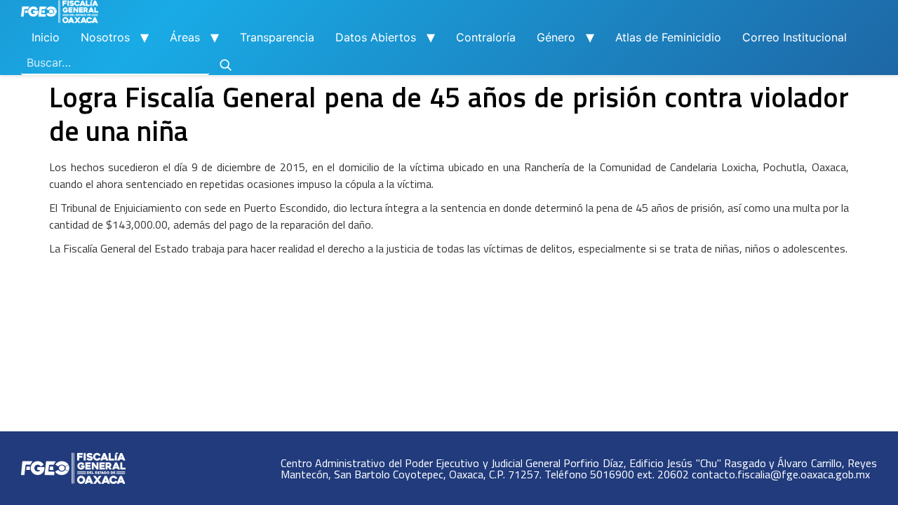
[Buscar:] (115, 63)
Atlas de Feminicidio (668, 37)
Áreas (185, 37)
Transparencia (277, 37)
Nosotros (105, 37)
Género (556, 37)
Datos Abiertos (375, 37)
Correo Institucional (794, 37)
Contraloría (486, 37)
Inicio (46, 37)
